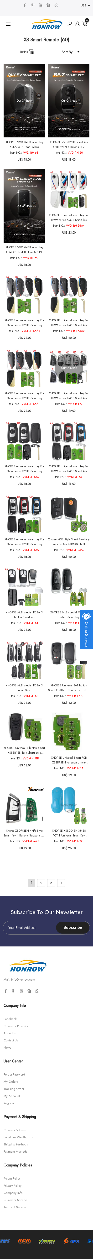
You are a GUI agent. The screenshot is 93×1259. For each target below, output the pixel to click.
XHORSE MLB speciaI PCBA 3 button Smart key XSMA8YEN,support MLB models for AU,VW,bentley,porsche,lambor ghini (68, 615)
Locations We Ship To (18, 1137)
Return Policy (12, 1178)
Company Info (13, 1193)
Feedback (10, 1019)
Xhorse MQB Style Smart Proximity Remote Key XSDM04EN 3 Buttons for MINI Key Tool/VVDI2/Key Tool (68, 542)
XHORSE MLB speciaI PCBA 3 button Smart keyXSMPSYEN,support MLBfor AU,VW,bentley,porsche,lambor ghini (24, 688)
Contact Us (11, 1040)
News (7, 1047)
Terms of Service (15, 1207)
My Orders (11, 1081)
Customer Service (15, 1200)
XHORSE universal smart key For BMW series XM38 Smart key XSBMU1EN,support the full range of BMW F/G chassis (69, 217)
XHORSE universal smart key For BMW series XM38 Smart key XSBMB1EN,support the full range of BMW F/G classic (24, 542)
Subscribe (72, 927)
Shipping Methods (16, 1144)
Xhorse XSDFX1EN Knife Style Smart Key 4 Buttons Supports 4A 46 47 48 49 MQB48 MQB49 (24, 833)
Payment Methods (15, 1151)
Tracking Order (14, 1089)
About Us (10, 1033)
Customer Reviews (16, 1026)
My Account (12, 1096)
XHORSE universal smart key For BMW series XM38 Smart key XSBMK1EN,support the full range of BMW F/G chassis (69, 396)
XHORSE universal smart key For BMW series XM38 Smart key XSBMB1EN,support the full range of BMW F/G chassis (24, 469)
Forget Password (14, 1074)
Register (9, 1103)
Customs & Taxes (15, 1130)
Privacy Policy (12, 1185)
